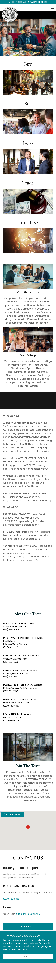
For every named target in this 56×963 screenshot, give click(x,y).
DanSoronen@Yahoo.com (16, 702)
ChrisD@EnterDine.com (15, 626)
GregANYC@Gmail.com (15, 658)
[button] (52, 7)
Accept (28, 957)
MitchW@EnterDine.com (15, 644)
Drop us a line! (28, 926)
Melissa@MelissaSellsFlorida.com (20, 688)
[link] (10, 8)
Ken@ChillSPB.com (12, 717)
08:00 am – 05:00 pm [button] (27, 913)
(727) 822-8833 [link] (11, 898)
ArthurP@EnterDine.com (15, 673)
